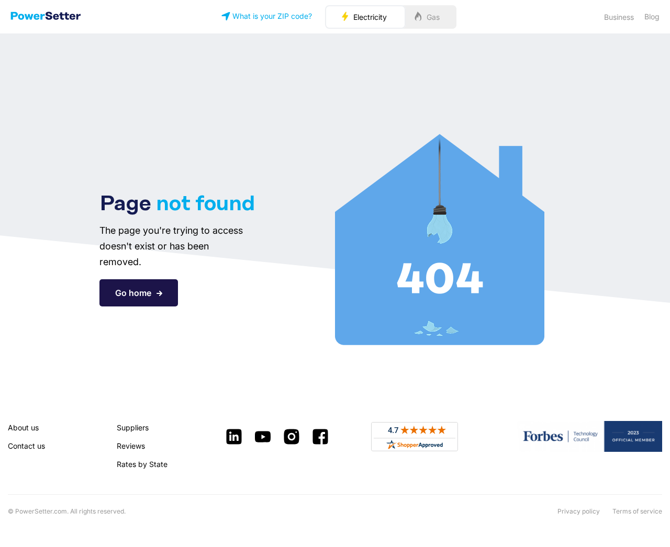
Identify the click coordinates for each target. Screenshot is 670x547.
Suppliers (133, 427)
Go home (133, 293)
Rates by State (142, 464)
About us (23, 427)
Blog (652, 16)
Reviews (131, 445)
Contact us (26, 445)
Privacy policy (578, 511)
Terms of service (637, 511)
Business (619, 17)
